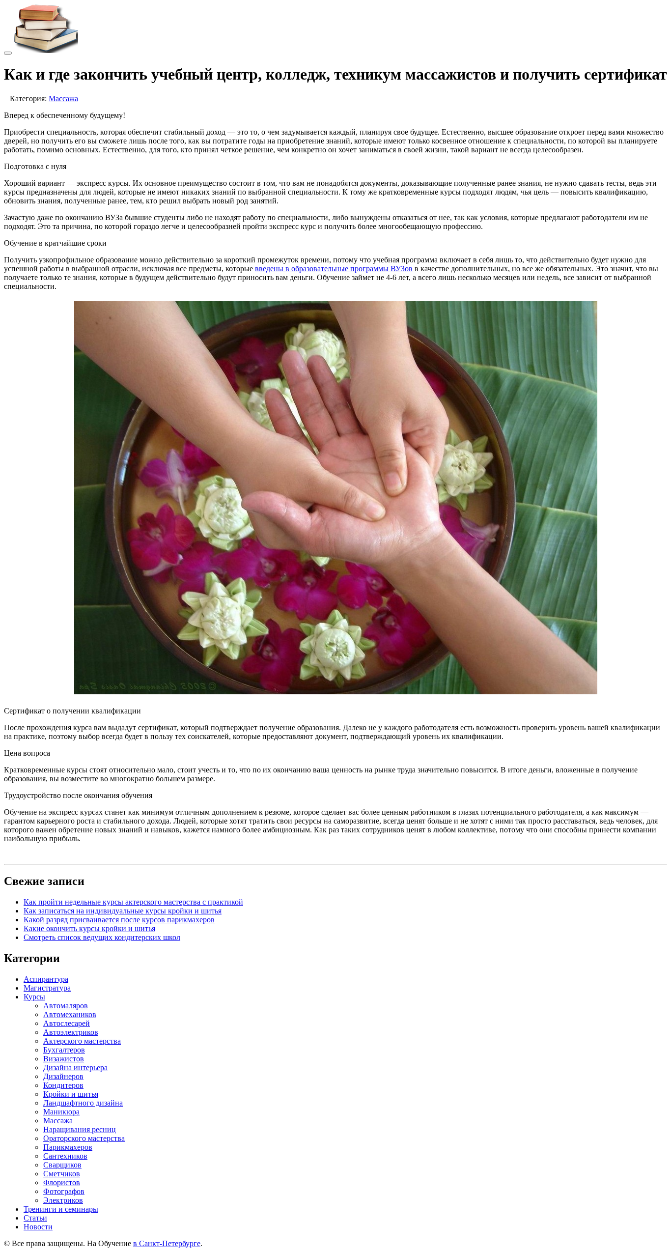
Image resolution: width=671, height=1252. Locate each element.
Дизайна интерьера (75, 1067)
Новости (38, 1227)
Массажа (63, 98)
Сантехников (65, 1156)
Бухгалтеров (64, 1050)
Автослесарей (66, 1023)
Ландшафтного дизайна (83, 1103)
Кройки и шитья (70, 1094)
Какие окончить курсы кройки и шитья (89, 928)
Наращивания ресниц (79, 1129)
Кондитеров (63, 1085)
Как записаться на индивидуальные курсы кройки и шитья (123, 911)
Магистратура (47, 988)
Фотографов (63, 1191)
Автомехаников (69, 1014)
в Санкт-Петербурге (166, 1243)
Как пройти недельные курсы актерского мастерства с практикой (133, 902)
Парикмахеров (67, 1147)
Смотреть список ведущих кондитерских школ (102, 937)
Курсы (34, 997)
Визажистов (63, 1058)
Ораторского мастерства (84, 1138)
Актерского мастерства (82, 1041)
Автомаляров (65, 1005)
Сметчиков (61, 1173)
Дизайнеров (63, 1076)
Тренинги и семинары (61, 1209)
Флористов (61, 1182)
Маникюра (61, 1112)
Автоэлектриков (70, 1032)
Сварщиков (62, 1165)
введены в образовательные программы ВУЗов (334, 268)
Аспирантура (46, 979)
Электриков (63, 1200)
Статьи (35, 1218)
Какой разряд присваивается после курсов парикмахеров (119, 919)
